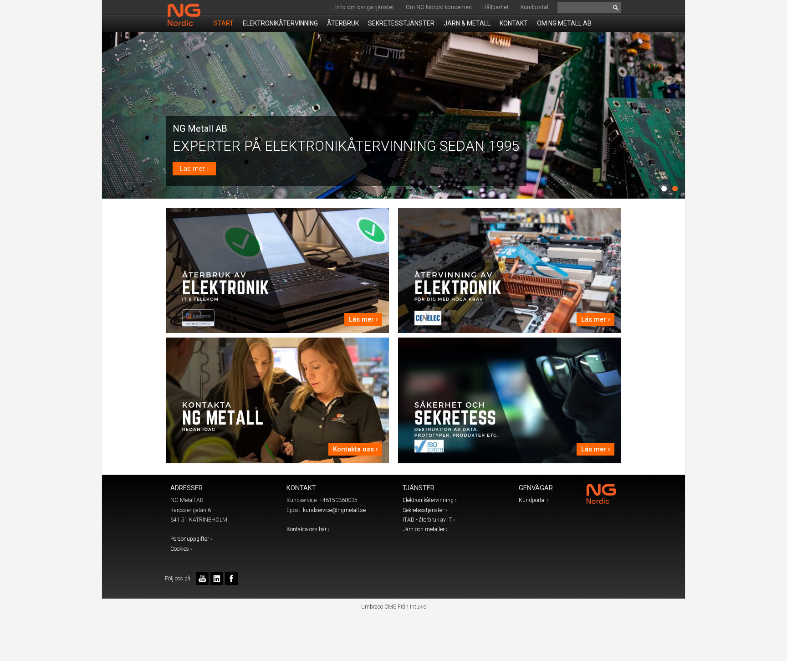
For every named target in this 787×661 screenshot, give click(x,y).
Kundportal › (534, 500)
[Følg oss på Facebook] (231, 578)
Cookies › (181, 549)
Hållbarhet (495, 7)
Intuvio (418, 607)
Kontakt (514, 23)
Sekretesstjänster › (425, 510)
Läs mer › (194, 168)
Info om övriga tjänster (364, 7)
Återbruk (343, 23)
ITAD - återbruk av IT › (429, 520)
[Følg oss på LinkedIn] (216, 578)
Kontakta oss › (355, 449)
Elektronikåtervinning (280, 23)
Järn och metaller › (425, 529)
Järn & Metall (467, 23)
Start (224, 23)
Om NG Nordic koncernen (439, 7)
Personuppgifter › (191, 539)
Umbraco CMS (378, 607)
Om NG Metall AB (564, 23)
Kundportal (534, 7)
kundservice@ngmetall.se (334, 510)
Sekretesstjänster (401, 23)
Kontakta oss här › (308, 529)
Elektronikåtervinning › (430, 500)
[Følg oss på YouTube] (202, 578)
